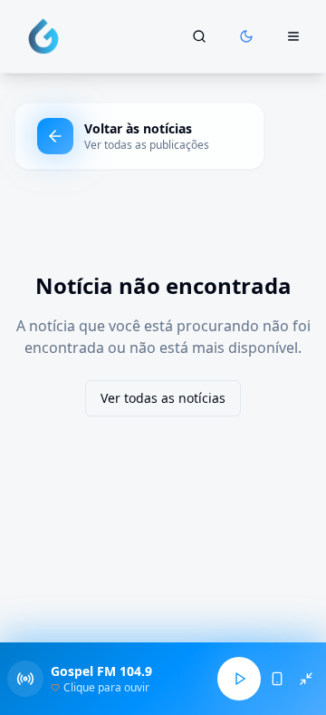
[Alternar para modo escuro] (246, 36)
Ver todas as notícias (163, 397)
